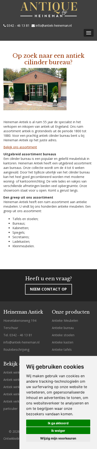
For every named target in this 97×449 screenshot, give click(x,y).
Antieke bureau (63, 328)
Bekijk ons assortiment (20, 147)
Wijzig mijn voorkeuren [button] (58, 438)
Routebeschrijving (16, 349)
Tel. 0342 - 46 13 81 (17, 335)
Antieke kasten (62, 342)
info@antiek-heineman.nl (53, 25)
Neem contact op (48, 289)
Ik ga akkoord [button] (58, 423)
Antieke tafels (62, 349)
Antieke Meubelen (65, 320)
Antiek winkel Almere (18, 387)
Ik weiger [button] (58, 430)
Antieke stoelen (63, 335)
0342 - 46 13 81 (18, 25)
